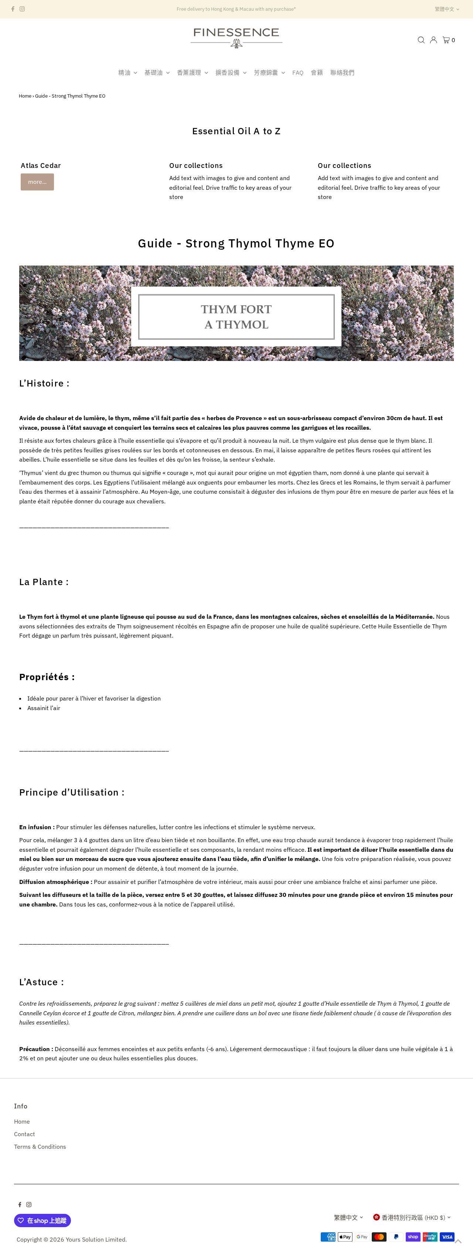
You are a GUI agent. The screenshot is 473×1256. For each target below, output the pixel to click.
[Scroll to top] (458, 1241)
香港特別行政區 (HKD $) (413, 1217)
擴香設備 (228, 72)
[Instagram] (22, 9)
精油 (125, 72)
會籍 (317, 72)
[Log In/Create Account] (433, 40)
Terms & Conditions (40, 1146)
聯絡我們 (342, 72)
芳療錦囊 (267, 72)
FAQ (297, 72)
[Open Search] (421, 40)
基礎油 (154, 72)
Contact (24, 1134)
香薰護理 (190, 72)
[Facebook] (13, 9)
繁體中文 (444, 9)
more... (37, 181)
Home (25, 96)
